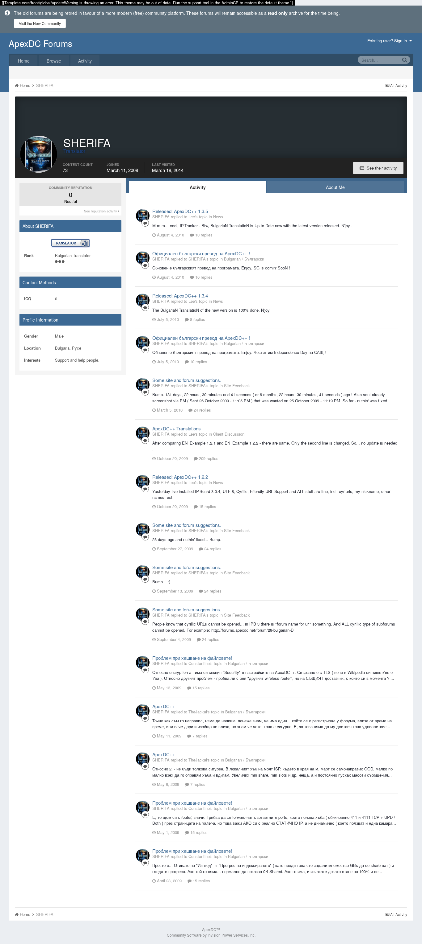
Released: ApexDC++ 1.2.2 (180, 477)
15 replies (207, 506)
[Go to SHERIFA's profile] (143, 216)
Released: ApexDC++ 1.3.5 (180, 211)
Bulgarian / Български (244, 259)
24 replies (201, 410)
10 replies (203, 235)
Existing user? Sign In (388, 40)
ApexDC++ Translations (176, 428)
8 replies (197, 319)
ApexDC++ (163, 706)
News (218, 217)
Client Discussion (228, 434)
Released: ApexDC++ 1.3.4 (180, 295)
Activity (85, 61)
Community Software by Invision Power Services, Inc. (211, 935)
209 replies (208, 458)
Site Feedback (237, 385)
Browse (54, 61)
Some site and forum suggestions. (186, 380)
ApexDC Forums (40, 43)
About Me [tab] (335, 187)
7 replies (199, 736)
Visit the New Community (40, 23)
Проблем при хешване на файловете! (192, 658)
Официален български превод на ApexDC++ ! (201, 253)
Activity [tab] (198, 187)
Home (24, 61)
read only (278, 13)
